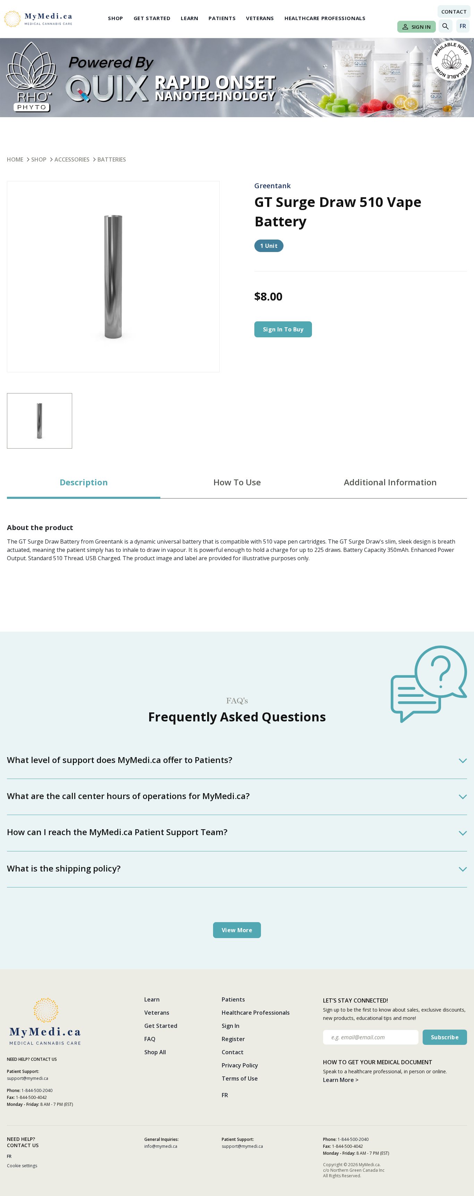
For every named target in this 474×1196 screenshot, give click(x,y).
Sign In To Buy (283, 329)
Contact (454, 11)
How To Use (237, 482)
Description (84, 482)
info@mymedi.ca (160, 1146)
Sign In (421, 26)
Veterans (260, 18)
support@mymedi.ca (27, 1078)
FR (463, 26)
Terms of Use (240, 1078)
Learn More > (340, 1080)
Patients (222, 18)
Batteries (112, 159)
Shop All (155, 1052)
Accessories (72, 159)
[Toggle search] (445, 26)
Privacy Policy (240, 1065)
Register (233, 1039)
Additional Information (390, 482)
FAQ (149, 1039)
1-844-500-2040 (37, 1090)
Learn (189, 18)
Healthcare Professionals (325, 18)
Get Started (152, 18)
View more (237, 930)
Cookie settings (22, 1166)
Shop (115, 18)
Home (15, 159)
